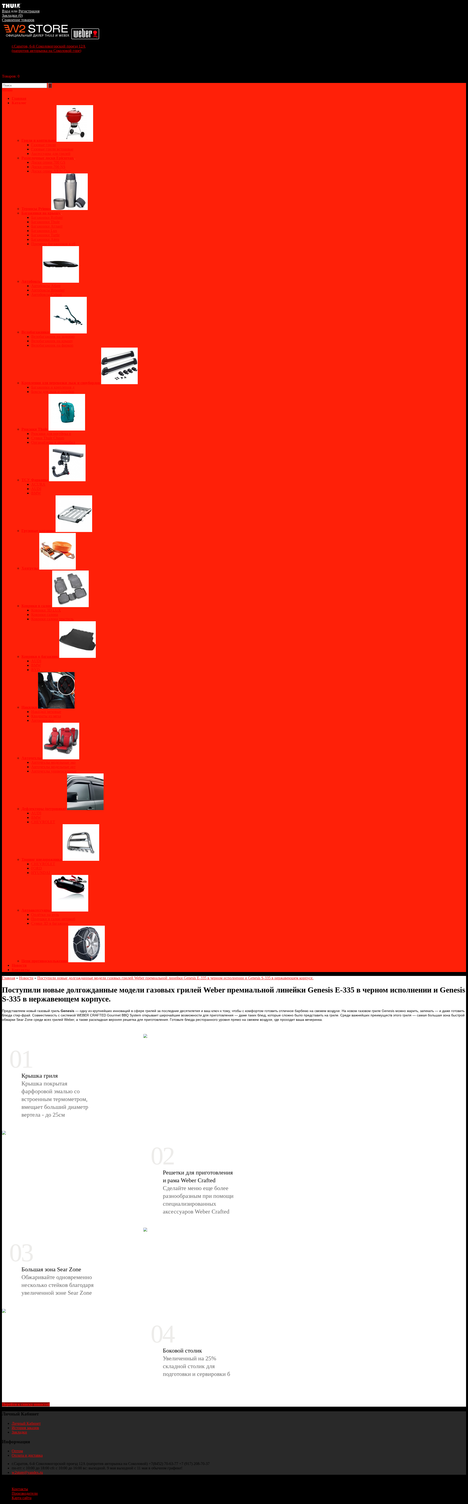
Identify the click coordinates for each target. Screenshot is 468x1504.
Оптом (17, 1451)
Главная (8, 978)
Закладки (19, 1432)
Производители (25, 1493)
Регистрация (29, 11)
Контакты (21, 970)
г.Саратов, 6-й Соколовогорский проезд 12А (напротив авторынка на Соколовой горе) (49, 48)
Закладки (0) (12, 15)
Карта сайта (21, 1498)
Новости (19, 965)
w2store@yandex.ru (27, 1472)
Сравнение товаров (18, 20)
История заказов (25, 1428)
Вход (6, 11)
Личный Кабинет (26, 1423)
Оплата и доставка (27, 1455)
